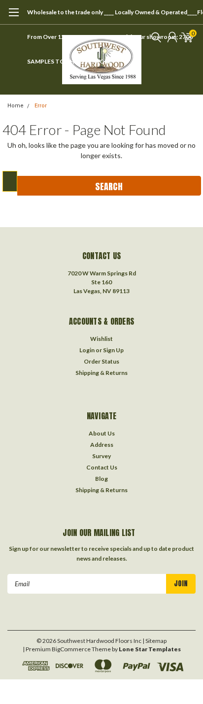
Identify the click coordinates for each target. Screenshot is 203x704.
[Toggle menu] (13, 17)
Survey (101, 456)
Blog (101, 478)
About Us (102, 433)
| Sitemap (154, 640)
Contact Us (101, 467)
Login (87, 350)
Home (15, 105)
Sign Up (113, 350)
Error (40, 105)
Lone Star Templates (150, 649)
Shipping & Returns (101, 372)
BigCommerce (71, 649)
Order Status (101, 361)
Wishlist (101, 338)
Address (101, 444)
